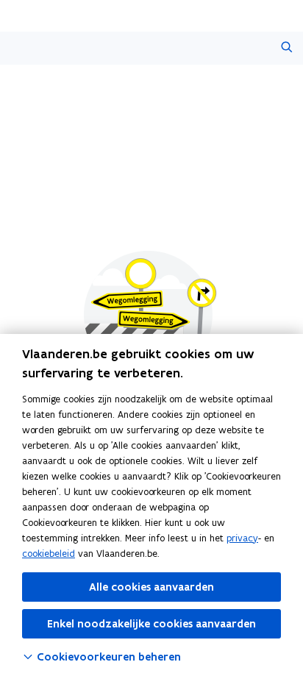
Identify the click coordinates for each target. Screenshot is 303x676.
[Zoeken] (286, 48)
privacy (242, 538)
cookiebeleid (48, 553)
